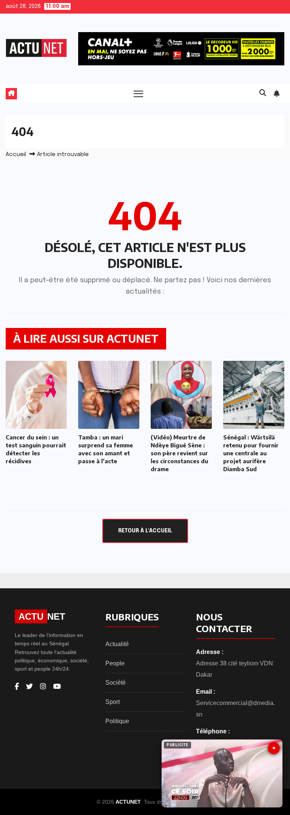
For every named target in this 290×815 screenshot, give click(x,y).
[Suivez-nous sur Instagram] (43, 686)
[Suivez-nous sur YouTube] (57, 686)
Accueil (16, 155)
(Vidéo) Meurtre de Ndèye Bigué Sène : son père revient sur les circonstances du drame (179, 453)
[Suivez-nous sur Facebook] (17, 686)
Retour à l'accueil (145, 531)
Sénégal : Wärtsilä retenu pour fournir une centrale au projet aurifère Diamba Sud (251, 453)
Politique (117, 721)
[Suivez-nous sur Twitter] (29, 686)
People (115, 663)
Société (115, 682)
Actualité (117, 644)
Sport (112, 702)
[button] (262, 93)
